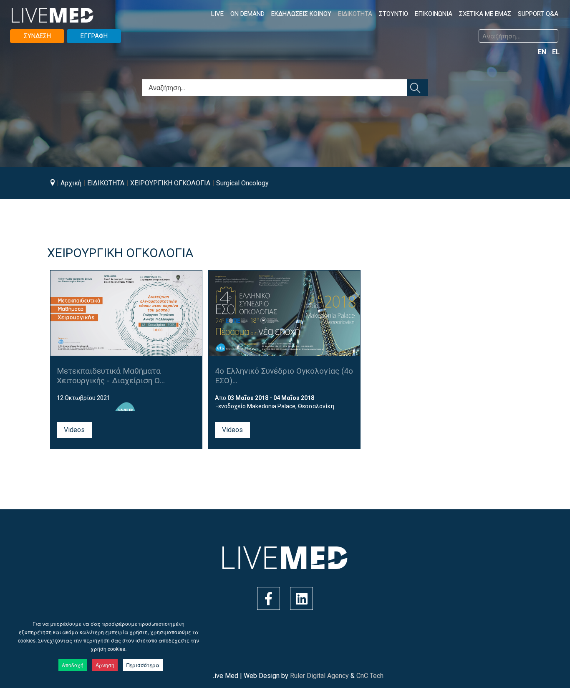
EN (543, 52)
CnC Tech (369, 676)
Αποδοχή (72, 664)
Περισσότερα (142, 664)
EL (556, 52)
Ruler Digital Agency (319, 676)
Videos (74, 430)
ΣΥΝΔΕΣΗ (37, 36)
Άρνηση (105, 664)
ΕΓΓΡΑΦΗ (94, 36)
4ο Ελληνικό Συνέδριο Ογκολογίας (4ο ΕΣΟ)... (284, 375)
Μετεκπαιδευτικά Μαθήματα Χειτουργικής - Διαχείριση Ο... (111, 375)
